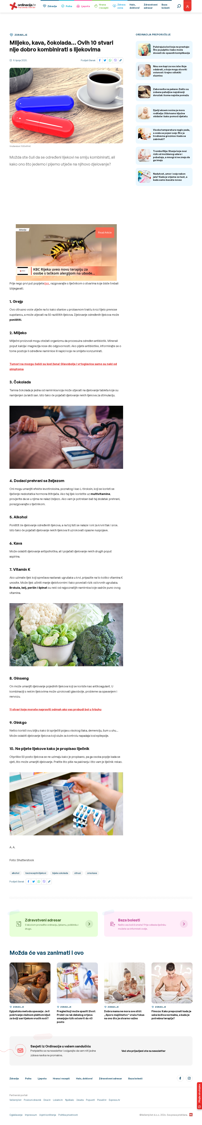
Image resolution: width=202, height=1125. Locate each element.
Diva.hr (47, 1100)
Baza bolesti (135, 1078)
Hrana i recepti (61, 1078)
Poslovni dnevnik (32, 1100)
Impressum (31, 1115)
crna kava (92, 873)
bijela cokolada (60, 873)
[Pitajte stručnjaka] (199, 1095)
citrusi (77, 873)
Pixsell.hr (102, 1100)
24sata (80, 1100)
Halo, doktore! (84, 1078)
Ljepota (85, 6)
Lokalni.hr (58, 1100)
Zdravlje (52, 6)
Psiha (69, 6)
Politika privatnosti (68, 1115)
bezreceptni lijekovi (36, 873)
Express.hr (114, 1100)
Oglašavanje (16, 1115)
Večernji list (15, 1100)
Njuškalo (69, 1100)
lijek (46, 283)
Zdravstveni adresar (110, 1078)
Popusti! (90, 1100)
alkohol (15, 873)
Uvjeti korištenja (47, 1115)
